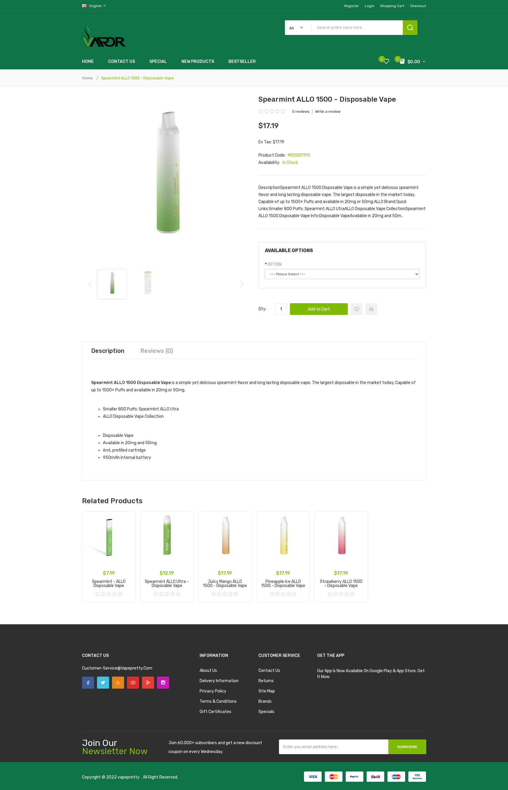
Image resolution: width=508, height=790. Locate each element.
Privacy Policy (213, 691)
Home (87, 78)
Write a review (327, 111)
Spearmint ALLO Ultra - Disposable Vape (167, 583)
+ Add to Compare (371, 309)
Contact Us (269, 670)
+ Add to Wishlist (356, 309)
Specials (266, 711)
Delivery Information (219, 680)
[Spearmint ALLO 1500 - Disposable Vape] (112, 284)
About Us (208, 670)
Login (369, 6)
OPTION (275, 264)
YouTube (133, 683)
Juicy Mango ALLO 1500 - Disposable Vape (225, 583)
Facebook (88, 683)
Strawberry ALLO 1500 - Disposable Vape (341, 583)
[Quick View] (127, 535)
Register (351, 6)
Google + (148, 683)
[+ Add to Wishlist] (127, 520)
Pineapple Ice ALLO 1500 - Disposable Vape (283, 583)
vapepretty (129, 777)
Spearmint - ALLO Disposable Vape (109, 583)
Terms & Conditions (218, 701)
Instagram (163, 683)
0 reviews (301, 111)
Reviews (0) (156, 350)
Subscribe (407, 747)
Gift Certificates (215, 711)
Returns (266, 680)
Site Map (266, 691)
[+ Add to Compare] (127, 527)
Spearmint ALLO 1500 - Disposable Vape (137, 78)
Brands (265, 701)
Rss (118, 683)
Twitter (103, 683)
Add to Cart (319, 309)
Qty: (262, 308)
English (96, 6)
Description (107, 350)
